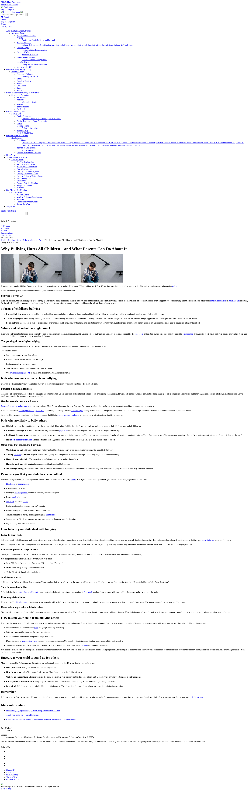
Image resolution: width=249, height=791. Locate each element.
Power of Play (22, 130)
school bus (139, 334)
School (44, 60)
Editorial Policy (12, 779)
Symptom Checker (24, 185)
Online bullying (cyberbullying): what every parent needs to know (33, 710)
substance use (234, 301)
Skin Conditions (110, 145)
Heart (37, 145)
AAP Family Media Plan (27, 167)
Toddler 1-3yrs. (23, 47)
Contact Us (10, 770)
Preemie (105, 45)
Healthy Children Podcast (27, 174)
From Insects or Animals (176, 143)
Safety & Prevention (25, 240)
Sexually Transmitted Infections (91, 145)
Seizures (74, 145)
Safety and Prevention (20, 95)
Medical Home (23, 126)
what (36, 628)
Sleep (111, 45)
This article (88, 592)
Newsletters (21, 181)
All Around (21, 97)
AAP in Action (23, 195)
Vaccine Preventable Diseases (29, 153)
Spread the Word (23, 204)
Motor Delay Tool (24, 178)
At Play (20, 104)
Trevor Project (77, 410)
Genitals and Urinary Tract (196, 143)
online (174, 286)
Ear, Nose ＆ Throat (146, 143)
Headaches (10, 484)
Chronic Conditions (81, 143)
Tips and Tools (17, 160)
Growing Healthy (24, 81)
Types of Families (53, 118)
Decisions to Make (29, 40)
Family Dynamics (24, 116)
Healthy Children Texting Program (31, 176)
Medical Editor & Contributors (29, 197)
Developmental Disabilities (127, 143)
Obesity (68, 145)
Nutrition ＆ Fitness (30, 55)
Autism (57, 143)
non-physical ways (29, 641)
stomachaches (23, 484)
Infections (44, 145)
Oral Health (21, 86)
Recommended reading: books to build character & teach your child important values (40, 719)
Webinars (20, 188)
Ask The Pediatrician (25, 162)
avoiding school (21, 493)
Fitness (24, 50)
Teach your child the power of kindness (22, 715)
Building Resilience (30, 76)
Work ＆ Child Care (25, 133)
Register (11, 9)
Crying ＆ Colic (57, 45)
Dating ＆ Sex (28, 64)
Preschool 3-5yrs (23, 52)
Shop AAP (10, 206)
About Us (10, 772)
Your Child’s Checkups (26, 35)
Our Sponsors (9, 7)
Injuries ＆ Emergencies (26, 148)
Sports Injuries (28, 150)
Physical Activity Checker (27, 183)
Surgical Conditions (125, 145)
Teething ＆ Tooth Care (123, 45)
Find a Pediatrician (24, 169)
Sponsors (20, 199)
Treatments (137, 145)
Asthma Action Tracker (26, 164)
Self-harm (10, 501)
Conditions (21, 140)
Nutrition (98, 45)
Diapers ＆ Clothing (72, 45)
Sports (19, 90)
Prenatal (20, 38)
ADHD (34, 143)
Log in (3, 9)
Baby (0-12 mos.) (24, 42)
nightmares (50, 515)
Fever (160, 143)
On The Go (21, 109)
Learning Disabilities (56, 145)
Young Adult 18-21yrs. (26, 67)
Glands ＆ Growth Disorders (219, 143)
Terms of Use (11, 777)
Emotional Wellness (25, 74)
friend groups (21, 602)
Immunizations (23, 107)
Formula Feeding (88, 45)
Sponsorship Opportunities (27, 202)
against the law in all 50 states (27, 592)
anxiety (213, 301)
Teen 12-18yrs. (23, 62)
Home (3, 24)
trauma (73, 479)
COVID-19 (111, 143)
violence (17, 454)
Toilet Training (41, 50)
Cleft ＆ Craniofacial (97, 143)
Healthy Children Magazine (28, 171)
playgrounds (188, 334)
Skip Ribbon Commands (11, 2)
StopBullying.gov (195, 697)
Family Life (16, 114)
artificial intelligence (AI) (20, 373)
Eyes (156, 143)
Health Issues (16, 138)
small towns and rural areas (68, 415)
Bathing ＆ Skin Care (31, 45)
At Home (20, 100)
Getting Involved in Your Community (32, 121)
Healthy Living (17, 72)
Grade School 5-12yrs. (26, 57)
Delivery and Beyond (46, 40)
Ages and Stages (18, 33)
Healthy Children (8, 240)
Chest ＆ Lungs (66, 143)
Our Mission (16, 192)
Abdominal (26, 143)
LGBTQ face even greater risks (31, 410)
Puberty (38, 60)
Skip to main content (9, 4)
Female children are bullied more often (17, 406)
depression (221, 301)
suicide (25, 501)
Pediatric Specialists (30, 128)
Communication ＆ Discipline (34, 118)
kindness (84, 645)
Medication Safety (29, 102)
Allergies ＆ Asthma (45, 143)
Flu (164, 143)
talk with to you (208, 540)
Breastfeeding (45, 45)
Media (19, 123)
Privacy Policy (12, 775)
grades (15, 497)
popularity (63, 430)
